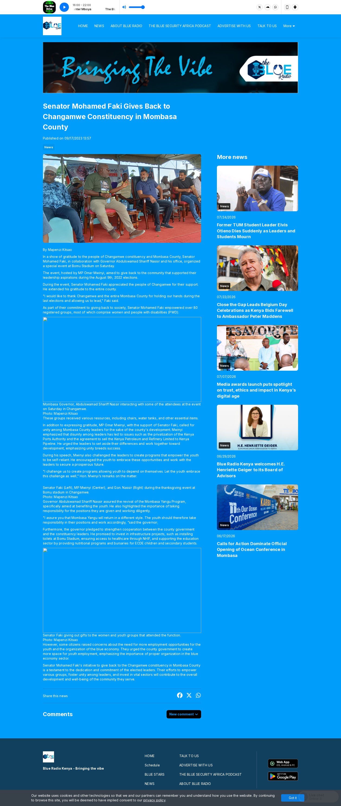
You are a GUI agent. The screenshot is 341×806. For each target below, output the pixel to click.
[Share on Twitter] (189, 695)
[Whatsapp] (275, 7)
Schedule (152, 765)
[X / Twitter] (260, 7)
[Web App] (287, 7)
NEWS (99, 26)
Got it (293, 798)
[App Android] (295, 7)
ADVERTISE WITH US (234, 26)
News (48, 147)
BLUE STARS (154, 774)
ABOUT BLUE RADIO (126, 26)
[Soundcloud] (267, 7)
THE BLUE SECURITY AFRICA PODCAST (180, 26)
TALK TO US (267, 26)
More (288, 26)
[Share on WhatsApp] (198, 695)
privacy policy (154, 800)
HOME (83, 26)
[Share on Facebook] (180, 695)
